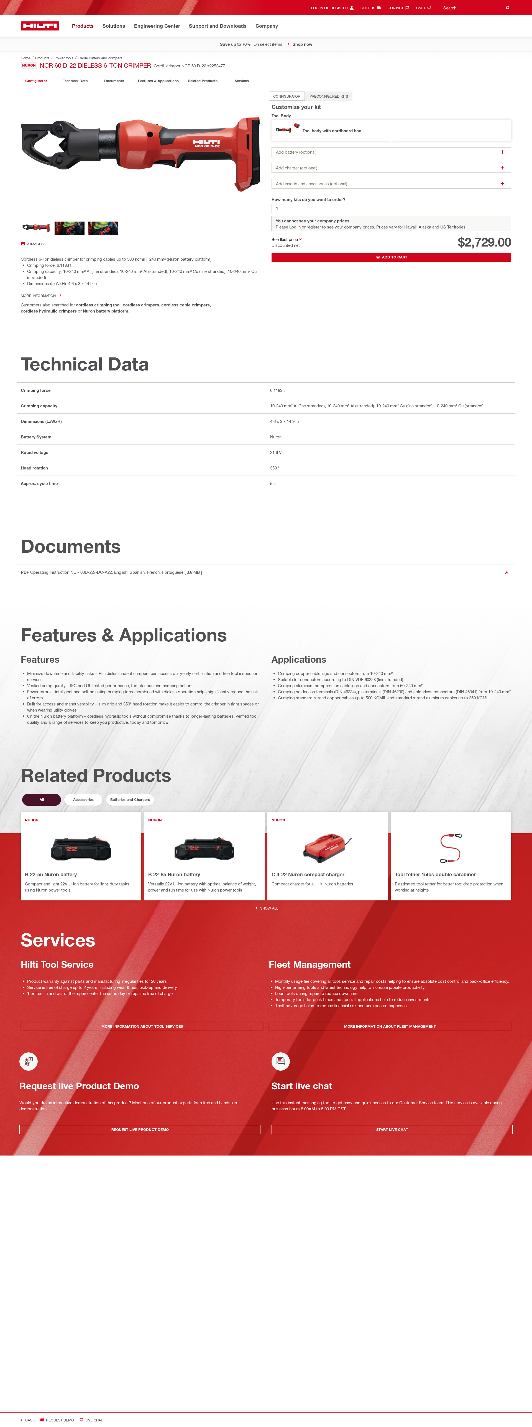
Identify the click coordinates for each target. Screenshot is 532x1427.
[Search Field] (507, 7)
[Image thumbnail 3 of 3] (103, 228)
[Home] (40, 26)
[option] (287, 96)
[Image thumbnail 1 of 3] (36, 228)
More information (38, 295)
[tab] (36, 80)
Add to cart (394, 257)
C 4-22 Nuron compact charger (308, 874)
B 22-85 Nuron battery (174, 874)
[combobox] (475, 7)
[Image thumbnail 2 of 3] (69, 228)
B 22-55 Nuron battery (51, 874)
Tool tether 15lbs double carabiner (435, 874)
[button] (391, 130)
